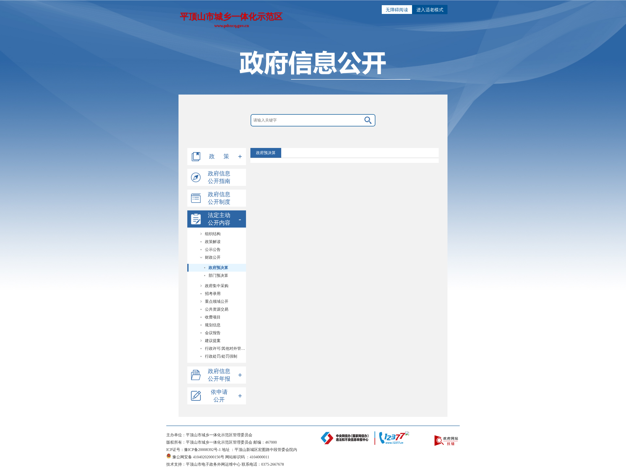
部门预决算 (218, 275)
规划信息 (213, 325)
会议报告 (213, 333)
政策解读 (213, 242)
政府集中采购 (216, 286)
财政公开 (213, 257)
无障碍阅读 (397, 9)
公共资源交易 (216, 309)
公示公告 (213, 249)
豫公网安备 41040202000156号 (198, 457)
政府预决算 (218, 268)
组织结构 (213, 234)
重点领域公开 (216, 301)
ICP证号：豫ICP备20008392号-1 (194, 450)
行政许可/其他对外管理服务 (225, 348)
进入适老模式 (429, 9)
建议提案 (213, 341)
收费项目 (213, 317)
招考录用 (213, 293)
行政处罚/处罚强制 (221, 356)
